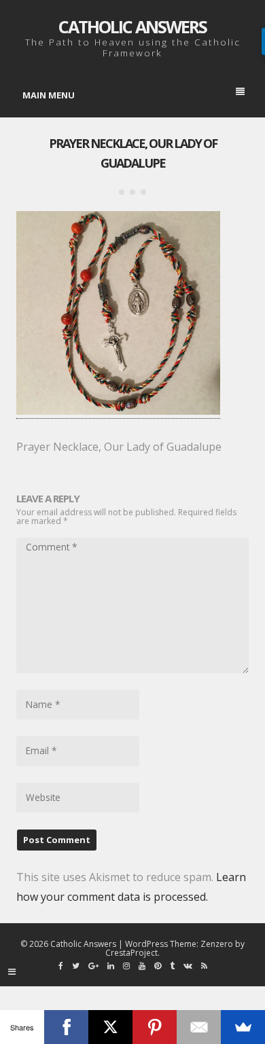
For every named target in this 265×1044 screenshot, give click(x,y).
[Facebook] (66, 1027)
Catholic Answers (132, 26)
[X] (110, 1027)
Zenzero (216, 944)
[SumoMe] (243, 1027)
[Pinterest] (154, 1027)
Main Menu (48, 95)
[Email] (199, 1027)
